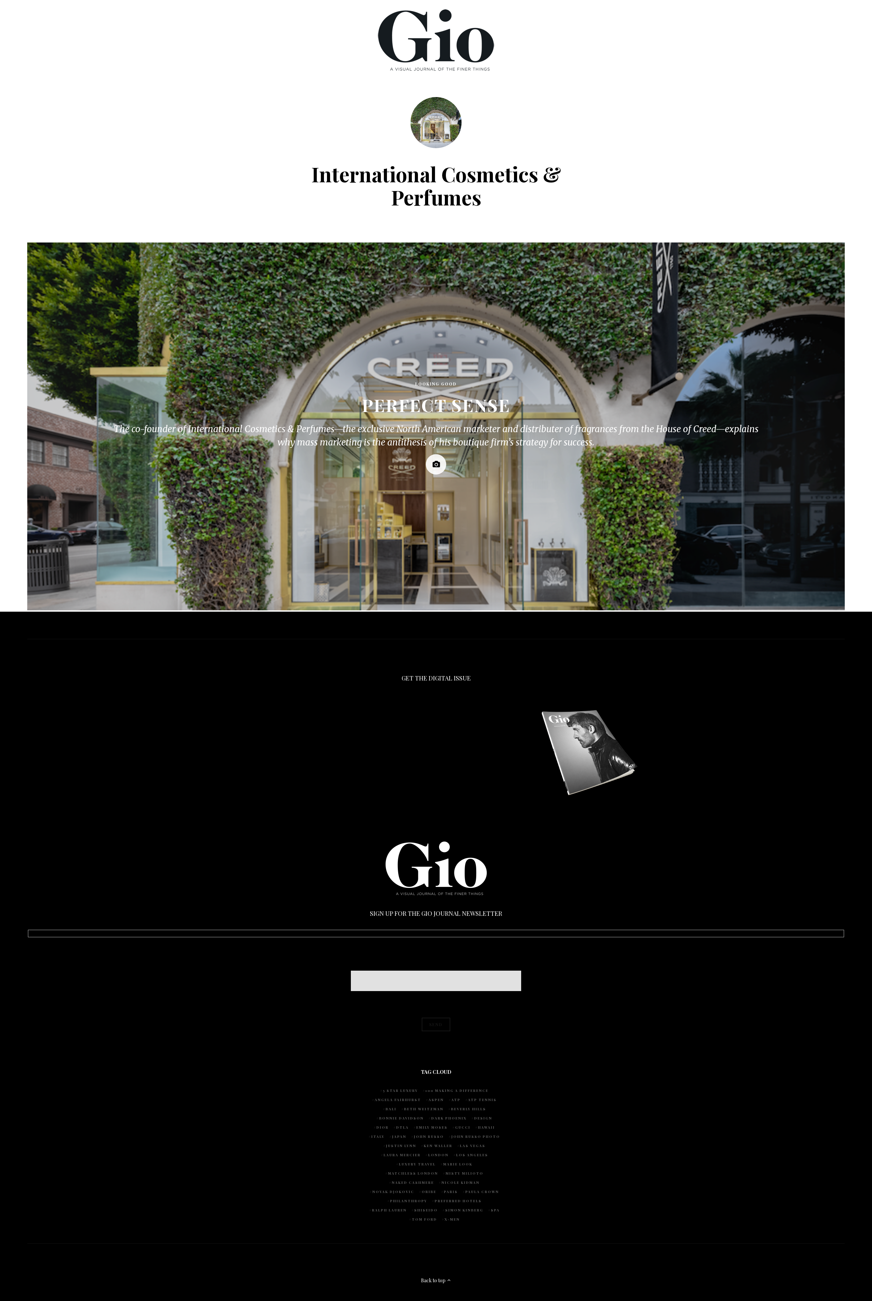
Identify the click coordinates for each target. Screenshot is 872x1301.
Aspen (436, 1099)
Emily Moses (432, 1127)
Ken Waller (438, 1145)
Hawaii (486, 1127)
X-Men (452, 1219)
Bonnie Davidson (401, 1118)
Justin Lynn (401, 1145)
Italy (378, 1136)
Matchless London (413, 1173)
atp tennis (482, 1099)
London (438, 1155)
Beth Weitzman (423, 1109)
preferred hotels (458, 1200)
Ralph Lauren (389, 1210)
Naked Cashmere (413, 1182)
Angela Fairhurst (398, 1099)
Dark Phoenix (449, 1118)
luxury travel (417, 1164)
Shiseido (426, 1210)
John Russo (429, 1136)
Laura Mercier (402, 1155)
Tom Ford (424, 1219)
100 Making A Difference (456, 1090)
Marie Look (457, 1164)
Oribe (429, 1191)
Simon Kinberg (464, 1210)
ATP (456, 1099)
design (483, 1118)
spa (495, 1210)
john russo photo (475, 1136)
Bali (391, 1109)
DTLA (402, 1127)
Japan (399, 1136)
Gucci (462, 1127)
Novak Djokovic (393, 1191)
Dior (382, 1127)
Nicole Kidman (460, 1182)
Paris (451, 1191)
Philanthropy (408, 1200)
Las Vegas (472, 1145)
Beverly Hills (468, 1109)
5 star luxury (400, 1090)
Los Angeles (472, 1155)
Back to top (434, 1280)
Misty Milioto (464, 1173)
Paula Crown (482, 1191)
